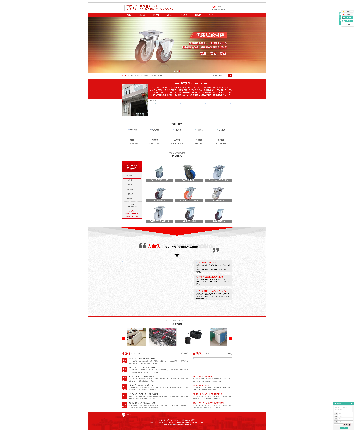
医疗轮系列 (129, 194)
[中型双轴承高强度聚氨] (218, 213)
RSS (158, 75)
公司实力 (132, 140)
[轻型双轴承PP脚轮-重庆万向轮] (159, 213)
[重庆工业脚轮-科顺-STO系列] (159, 172)
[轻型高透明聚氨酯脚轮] (218, 192)
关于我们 (142, 15)
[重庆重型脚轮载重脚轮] (189, 172)
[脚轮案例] (172, 337)
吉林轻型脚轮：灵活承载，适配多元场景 (142, 367)
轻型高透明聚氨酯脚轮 (218, 200)
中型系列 (129, 180)
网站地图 (153, 75)
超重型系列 (129, 189)
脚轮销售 (202, 347)
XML (161, 75)
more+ (185, 353)
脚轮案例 (171, 347)
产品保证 (199, 140)
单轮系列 (129, 198)
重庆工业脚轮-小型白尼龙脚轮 (218, 180)
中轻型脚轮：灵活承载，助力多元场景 (141, 385)
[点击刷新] (347, 424)
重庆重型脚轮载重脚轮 (189, 180)
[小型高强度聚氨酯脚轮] (159, 192)
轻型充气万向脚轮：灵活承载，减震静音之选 (143, 376)
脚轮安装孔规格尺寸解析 (201, 385)
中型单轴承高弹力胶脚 (189, 221)
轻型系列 (129, 175)
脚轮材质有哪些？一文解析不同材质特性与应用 (208, 403)
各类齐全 (155, 140)
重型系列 (129, 184)
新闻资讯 (184, 15)
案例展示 (170, 15)
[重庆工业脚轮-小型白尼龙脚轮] (218, 172)
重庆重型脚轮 (144, 75)
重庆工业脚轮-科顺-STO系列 (159, 180)
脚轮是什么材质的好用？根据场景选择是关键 (207, 394)
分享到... (348, 21)
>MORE (230, 157)
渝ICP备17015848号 (168, 425)
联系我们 (212, 15)
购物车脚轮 (141, 347)
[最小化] (352, 404)
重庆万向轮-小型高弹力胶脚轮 (189, 200)
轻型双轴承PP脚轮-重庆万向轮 (159, 221)
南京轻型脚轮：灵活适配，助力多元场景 (142, 358)
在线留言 (198, 15)
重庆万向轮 (137, 75)
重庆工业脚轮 (130, 75)
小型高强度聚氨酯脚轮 (159, 200)
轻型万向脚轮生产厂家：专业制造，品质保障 (143, 394)
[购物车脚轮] (141, 337)
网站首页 (129, 15)
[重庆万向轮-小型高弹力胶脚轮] (189, 192)
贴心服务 (221, 140)
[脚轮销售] (203, 337)
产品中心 (156, 15)
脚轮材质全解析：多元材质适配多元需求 (142, 403)
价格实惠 (177, 140)
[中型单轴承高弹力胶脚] (189, 213)
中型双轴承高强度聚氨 (218, 221)
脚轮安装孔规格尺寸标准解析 (202, 376)
